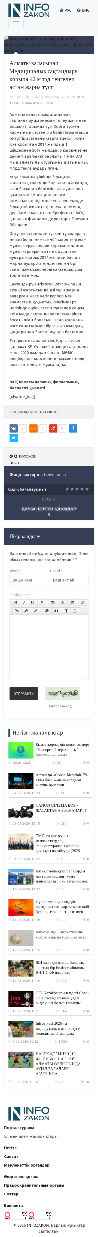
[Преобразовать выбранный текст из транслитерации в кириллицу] (66, 610)
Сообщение (20, 595)
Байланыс (14, 1205)
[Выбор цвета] (36, 610)
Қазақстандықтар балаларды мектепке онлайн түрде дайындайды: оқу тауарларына (62, 876)
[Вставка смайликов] (83, 602)
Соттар (11, 1194)
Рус (68, 10)
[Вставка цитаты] (56, 610)
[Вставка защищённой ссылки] (26, 610)
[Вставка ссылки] (17, 610)
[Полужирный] (15, 602)
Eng (86, 10)
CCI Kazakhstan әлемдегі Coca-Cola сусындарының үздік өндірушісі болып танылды (62, 998)
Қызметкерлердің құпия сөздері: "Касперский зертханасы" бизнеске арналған (63, 749)
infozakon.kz (34, 103)
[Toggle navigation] (16, 23)
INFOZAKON (38, 1225)
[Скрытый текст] (47, 610)
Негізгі (10, 1147)
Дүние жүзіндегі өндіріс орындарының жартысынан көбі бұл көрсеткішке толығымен (62, 906)
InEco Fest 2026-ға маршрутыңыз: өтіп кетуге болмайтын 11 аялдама (58, 1028)
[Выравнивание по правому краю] (72, 602)
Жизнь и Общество (44, 97)
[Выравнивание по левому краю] (53, 602)
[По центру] (63, 602)
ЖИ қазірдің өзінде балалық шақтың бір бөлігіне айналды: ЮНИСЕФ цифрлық (60, 967)
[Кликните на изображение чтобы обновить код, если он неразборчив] (62, 693)
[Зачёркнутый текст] (42, 602)
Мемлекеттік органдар (27, 1165)
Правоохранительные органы (34, 1185)
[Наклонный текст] (24, 602)
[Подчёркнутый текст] (33, 602)
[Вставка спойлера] (75, 610)
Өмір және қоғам (21, 1176)
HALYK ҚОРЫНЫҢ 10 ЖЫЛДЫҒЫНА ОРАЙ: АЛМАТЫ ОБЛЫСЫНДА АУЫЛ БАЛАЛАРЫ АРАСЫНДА (58, 1064)
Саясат (11, 1156)
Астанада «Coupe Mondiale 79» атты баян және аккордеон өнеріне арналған (62, 780)
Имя (14, 571)
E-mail (56, 571)
